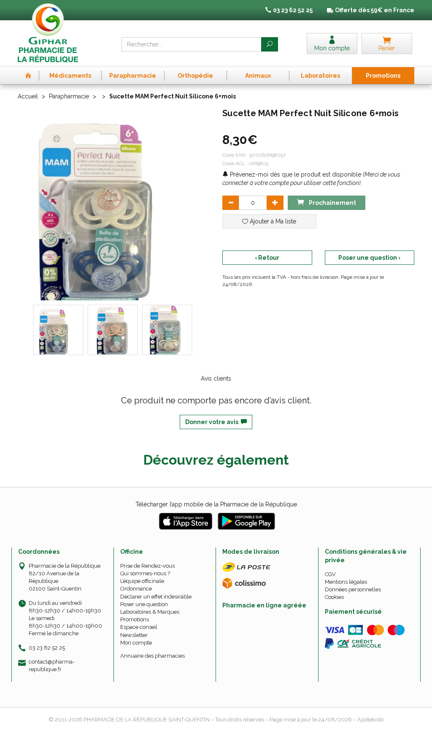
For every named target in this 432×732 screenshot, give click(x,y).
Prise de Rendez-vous (147, 566)
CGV (330, 574)
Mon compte (136, 642)
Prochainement (332, 202)
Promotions (134, 619)
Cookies (334, 597)
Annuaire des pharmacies (152, 656)
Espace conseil (138, 627)
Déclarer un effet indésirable (156, 596)
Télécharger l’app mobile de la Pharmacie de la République (216, 504)
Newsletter (134, 635)
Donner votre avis (213, 422)
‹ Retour (267, 257)
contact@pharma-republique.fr (52, 665)
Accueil (28, 96)
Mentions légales (346, 582)
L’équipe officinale (142, 581)
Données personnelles (353, 589)
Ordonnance (136, 588)
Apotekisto (370, 719)
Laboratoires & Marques (149, 612)
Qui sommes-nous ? (145, 573)
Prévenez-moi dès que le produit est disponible (294, 174)
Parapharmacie (69, 96)
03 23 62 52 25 (47, 648)
